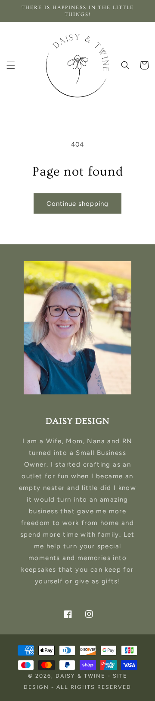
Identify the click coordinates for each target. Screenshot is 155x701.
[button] (10, 65)
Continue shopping (77, 204)
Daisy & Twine (80, 675)
